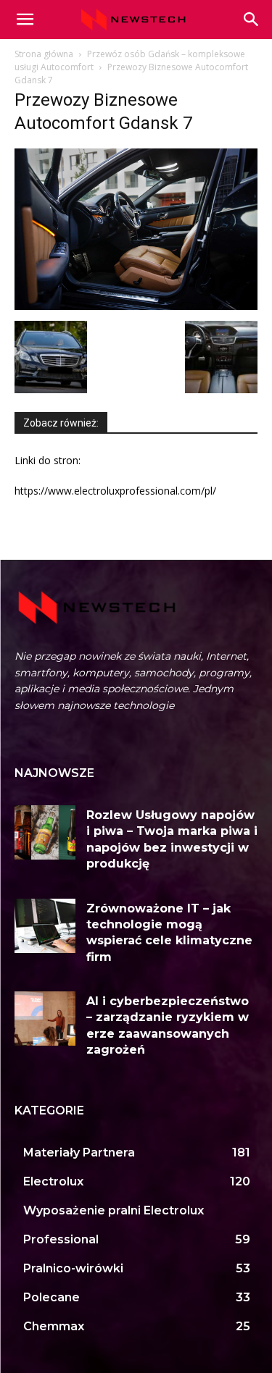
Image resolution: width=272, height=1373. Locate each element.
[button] (251, 19)
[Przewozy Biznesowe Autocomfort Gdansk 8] (221, 389)
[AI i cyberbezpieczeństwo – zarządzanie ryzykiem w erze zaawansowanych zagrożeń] (45, 1018)
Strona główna (44, 54)
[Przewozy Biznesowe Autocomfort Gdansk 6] (51, 389)
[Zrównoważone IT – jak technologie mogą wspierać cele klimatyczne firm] (45, 926)
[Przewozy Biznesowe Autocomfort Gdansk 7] (136, 306)
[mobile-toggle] (24, 19)
